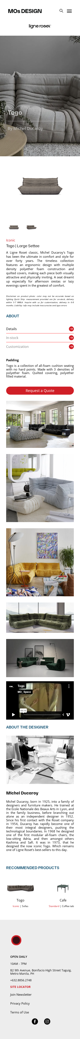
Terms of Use (19, 1012)
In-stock (12, 337)
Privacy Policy (20, 1003)
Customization (17, 346)
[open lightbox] (40, 186)
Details (11, 329)
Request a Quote (40, 390)
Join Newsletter (21, 994)
